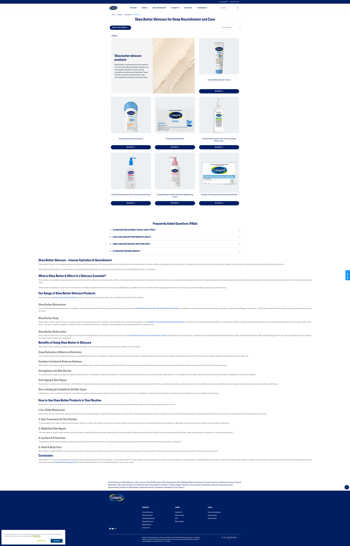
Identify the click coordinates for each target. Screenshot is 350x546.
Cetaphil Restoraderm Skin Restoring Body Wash (130, 195)
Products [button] (144, 8)
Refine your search (119, 27)
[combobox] (230, 8)
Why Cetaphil (179, 521)
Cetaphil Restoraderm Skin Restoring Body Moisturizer (157, 308)
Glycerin (215, 485)
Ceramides (206, 485)
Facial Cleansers (114, 482)
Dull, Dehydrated (169, 482)
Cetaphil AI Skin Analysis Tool (65, 462)
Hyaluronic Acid (225, 485)
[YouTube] (113, 528)
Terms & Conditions (214, 512)
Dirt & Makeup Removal (186, 482)
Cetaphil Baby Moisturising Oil (131, 139)
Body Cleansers (147, 515)
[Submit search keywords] (237, 8)
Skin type (121, 485)
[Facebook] (110, 528)
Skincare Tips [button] (175, 8)
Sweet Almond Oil (147, 487)
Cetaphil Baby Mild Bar (175, 139)
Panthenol (123, 487)
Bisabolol (169, 487)
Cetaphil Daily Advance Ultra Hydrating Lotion (147, 336)
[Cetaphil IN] (116, 497)
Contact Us (178, 512)
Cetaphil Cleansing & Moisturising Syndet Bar (219, 195)
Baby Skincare (128, 482)
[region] (33, 537)
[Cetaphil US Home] (113, 8)
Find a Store (222, 1)
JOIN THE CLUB (234, 1)
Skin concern (140, 482)
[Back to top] (347, 487)
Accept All (56, 540)
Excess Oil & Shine (220, 482)
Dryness (200, 482)
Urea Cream (179, 487)
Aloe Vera (186, 485)
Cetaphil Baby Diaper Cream (219, 80)
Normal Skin (155, 485)
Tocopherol (159, 487)
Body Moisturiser (147, 521)
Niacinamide (113, 487)
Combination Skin (141, 485)
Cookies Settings (41, 540)
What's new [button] (133, 8)
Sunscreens (146, 528)
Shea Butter (133, 487)
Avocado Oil (195, 485)
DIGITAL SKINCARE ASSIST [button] (159, 8)
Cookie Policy (212, 518)
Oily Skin (164, 485)
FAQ (176, 518)
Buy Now (218, 91)
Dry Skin (130, 485)
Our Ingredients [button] (202, 8)
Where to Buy (179, 515)
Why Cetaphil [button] (188, 8)
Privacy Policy (212, 515)
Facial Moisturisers (148, 518)
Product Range (175, 485)
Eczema (208, 482)
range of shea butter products (65, 298)
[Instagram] (115, 528)
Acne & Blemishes (154, 482)
